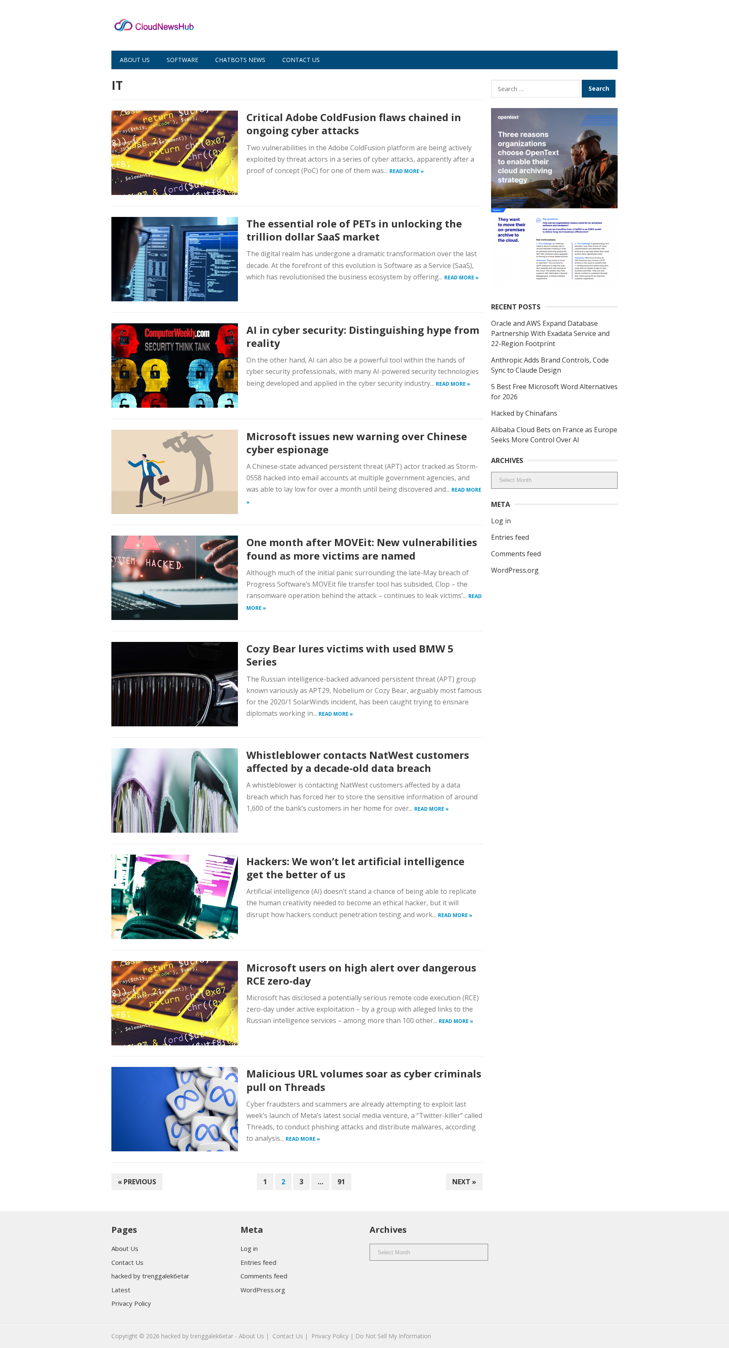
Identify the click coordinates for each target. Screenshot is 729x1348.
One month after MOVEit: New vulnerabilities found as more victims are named (361, 548)
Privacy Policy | (332, 1336)
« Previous (137, 1181)
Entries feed (510, 537)
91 (341, 1181)
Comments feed (516, 553)
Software (182, 60)
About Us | (254, 1336)
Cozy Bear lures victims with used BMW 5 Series (350, 655)
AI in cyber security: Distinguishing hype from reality (362, 336)
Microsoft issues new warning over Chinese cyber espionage (356, 442)
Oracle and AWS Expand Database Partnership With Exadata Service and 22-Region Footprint (550, 333)
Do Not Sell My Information (393, 1336)
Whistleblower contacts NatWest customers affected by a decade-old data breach (357, 761)
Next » (464, 1181)
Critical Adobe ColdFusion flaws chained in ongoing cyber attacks (353, 123)
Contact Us (301, 60)
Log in (501, 520)
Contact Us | (290, 1336)
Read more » (406, 171)
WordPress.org (515, 570)
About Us (135, 60)
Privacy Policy (131, 1303)
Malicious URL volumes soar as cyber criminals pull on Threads (363, 1080)
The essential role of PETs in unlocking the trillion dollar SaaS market (354, 230)
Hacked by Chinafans (524, 413)
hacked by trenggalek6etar (150, 1276)
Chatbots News (240, 60)
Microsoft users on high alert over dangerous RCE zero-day (361, 974)
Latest (120, 1290)
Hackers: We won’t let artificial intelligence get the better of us (355, 867)
